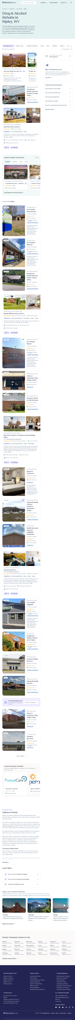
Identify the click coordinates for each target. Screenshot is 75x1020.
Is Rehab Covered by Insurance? (11, 999)
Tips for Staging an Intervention (11, 1001)
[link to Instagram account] (69, 1007)
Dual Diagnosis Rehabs (62, 983)
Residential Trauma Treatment (64, 985)
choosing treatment (8, 826)
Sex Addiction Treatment (63, 987)
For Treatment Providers (62, 992)
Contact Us (58, 1001)
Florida (20, 161)
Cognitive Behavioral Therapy (37, 980)
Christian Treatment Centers (64, 989)
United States (12, 8)
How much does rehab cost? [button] (53, 92)
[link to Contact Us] (56, 1007)
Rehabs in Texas (7, 982)
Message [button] (15, 147)
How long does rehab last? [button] (52, 97)
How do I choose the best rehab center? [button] (56, 105)
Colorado (31, 915)
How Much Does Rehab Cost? (11, 1003)
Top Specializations (62, 973)
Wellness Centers (34, 985)
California (14, 161)
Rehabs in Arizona (8, 983)
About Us (57, 999)
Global (26, 161)
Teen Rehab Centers (61, 982)
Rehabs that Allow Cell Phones (37, 989)
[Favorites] (71, 2)
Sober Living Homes (35, 982)
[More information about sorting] (72, 49)
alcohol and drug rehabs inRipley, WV (20, 28)
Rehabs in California (8, 978)
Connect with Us (60, 1004)
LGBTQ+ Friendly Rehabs (36, 983)
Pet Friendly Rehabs (34, 987)
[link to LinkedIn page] (59, 1007)
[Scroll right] (71, 46)
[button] (12, 49)
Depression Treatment (62, 978)
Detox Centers (33, 978)
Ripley (12, 201)
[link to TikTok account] (66, 1007)
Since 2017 (64, 72)
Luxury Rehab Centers (35, 976)
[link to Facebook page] (73, 1007)
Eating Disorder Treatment (63, 976)
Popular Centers (34, 973)
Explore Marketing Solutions (62, 997)
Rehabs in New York (8, 980)
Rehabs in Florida (8, 976)
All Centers (5, 8)
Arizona (5, 915)
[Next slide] (36, 67)
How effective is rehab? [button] (51, 101)
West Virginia (19, 8)
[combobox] (28, 2)
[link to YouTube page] (62, 1007)
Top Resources (8, 992)
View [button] (6, 147)
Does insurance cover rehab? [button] (52, 88)
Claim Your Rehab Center (61, 995)
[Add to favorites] (23, 87)
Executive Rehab (61, 980)
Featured (7, 161)
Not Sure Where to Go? (10, 973)
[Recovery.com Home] (9, 2)
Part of (12, 439)
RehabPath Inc (46, 1013)
